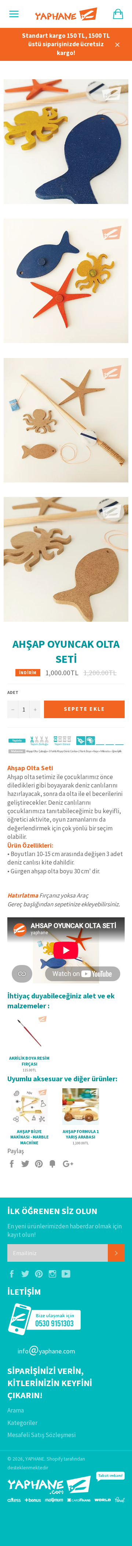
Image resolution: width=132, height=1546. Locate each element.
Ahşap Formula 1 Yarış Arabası (81, 1134)
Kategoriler (22, 1423)
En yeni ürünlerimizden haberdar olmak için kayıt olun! (64, 1230)
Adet (12, 692)
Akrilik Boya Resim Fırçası (29, 1061)
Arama (15, 1410)
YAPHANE (34, 1459)
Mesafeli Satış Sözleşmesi (41, 1435)
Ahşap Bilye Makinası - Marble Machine (29, 1137)
